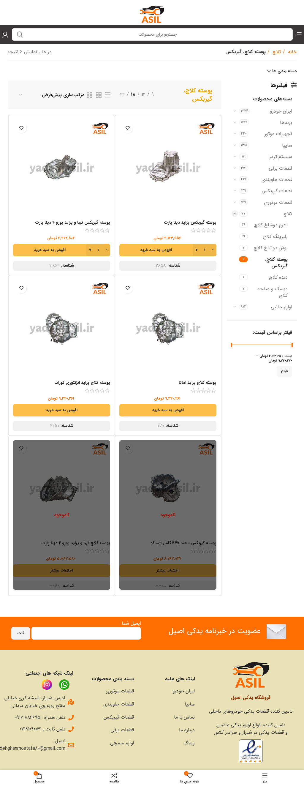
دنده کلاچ (278, 277)
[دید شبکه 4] (89, 95)
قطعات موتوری (278, 202)
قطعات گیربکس (277, 191)
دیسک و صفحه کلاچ (272, 292)
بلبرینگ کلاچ (275, 236)
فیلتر (284, 371)
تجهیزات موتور (278, 134)
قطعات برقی (280, 168)
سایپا (287, 145)
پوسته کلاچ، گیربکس (276, 263)
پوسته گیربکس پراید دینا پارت (190, 222)
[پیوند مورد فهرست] (167, 691)
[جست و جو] (19, 34)
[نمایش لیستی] (107, 94)
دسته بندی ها (284, 71)
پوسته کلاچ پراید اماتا (197, 382)
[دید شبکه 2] (99, 95)
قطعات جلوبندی (277, 179)
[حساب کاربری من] (5, 34)
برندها (286, 122)
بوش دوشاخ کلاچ (271, 248)
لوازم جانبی (281, 307)
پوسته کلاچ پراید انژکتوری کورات (82, 382)
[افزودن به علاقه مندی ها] (127, 128)
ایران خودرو (281, 111)
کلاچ (276, 52)
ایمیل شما (131, 623)
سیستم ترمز (280, 156)
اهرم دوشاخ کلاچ (271, 225)
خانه (291, 52)
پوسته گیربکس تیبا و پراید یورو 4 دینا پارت (72, 222)
